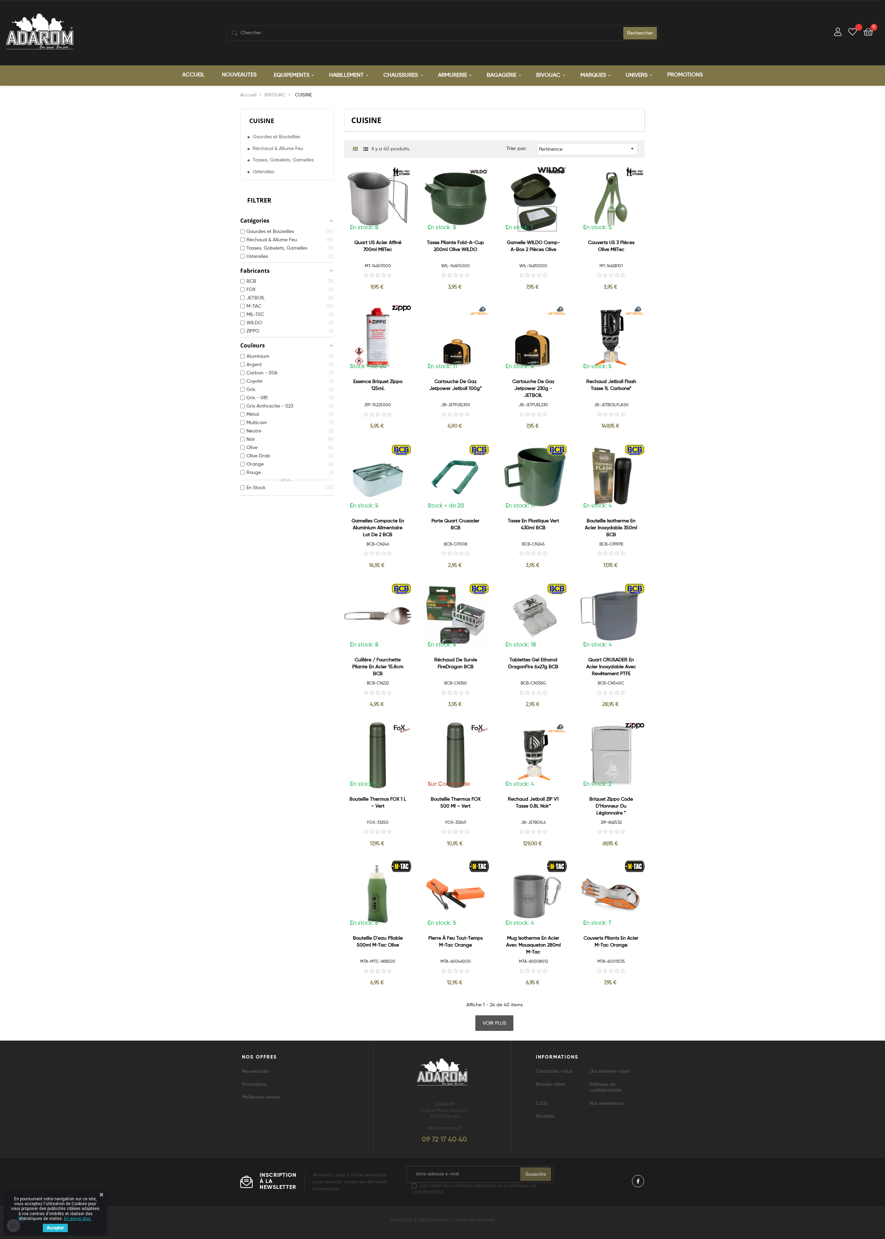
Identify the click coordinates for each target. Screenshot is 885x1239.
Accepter (55, 1228)
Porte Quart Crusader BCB (455, 524)
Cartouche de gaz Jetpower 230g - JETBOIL (533, 388)
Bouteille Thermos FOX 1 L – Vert (378, 803)
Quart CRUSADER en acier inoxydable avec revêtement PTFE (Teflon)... (611, 667)
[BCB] (401, 449)
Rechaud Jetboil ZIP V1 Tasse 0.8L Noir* (533, 803)
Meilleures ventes (261, 1097)
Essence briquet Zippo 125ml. (377, 385)
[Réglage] (837, 33)
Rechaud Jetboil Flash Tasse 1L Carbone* (611, 385)
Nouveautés (255, 1071)
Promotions (254, 1084)
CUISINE (261, 121)
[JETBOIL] (479, 310)
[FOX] (401, 728)
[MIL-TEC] (401, 171)
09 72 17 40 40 (444, 1139)
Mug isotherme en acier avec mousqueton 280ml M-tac (533, 945)
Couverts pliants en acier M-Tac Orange (611, 942)
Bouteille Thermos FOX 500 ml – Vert (456, 803)
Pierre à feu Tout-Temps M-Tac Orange (455, 942)
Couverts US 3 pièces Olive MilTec (611, 246)
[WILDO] (479, 171)
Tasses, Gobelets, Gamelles (283, 160)
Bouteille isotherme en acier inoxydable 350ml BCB (611, 528)
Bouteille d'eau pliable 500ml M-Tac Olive (378, 942)
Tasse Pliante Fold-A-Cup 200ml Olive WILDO (455, 246)
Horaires (545, 1116)
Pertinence (587, 148)
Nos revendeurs (606, 1103)
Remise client (550, 1084)
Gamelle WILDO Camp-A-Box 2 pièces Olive (533, 246)
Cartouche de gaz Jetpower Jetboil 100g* (455, 385)
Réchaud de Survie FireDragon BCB (455, 663)
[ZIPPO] (401, 307)
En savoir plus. (78, 1218)
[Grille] (355, 149)
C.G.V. (542, 1103)
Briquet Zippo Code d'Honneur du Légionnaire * (611, 806)
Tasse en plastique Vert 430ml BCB (533, 524)
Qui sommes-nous (609, 1071)
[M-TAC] (401, 866)
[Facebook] (638, 1181)
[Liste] (365, 149)
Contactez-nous (554, 1071)
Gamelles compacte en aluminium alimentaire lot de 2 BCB (378, 528)
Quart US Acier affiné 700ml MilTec (377, 246)
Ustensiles (263, 171)
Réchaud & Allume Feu (278, 148)
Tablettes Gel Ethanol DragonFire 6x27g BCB (533, 663)
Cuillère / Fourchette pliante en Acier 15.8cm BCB (377, 667)
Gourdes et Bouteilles (276, 136)
